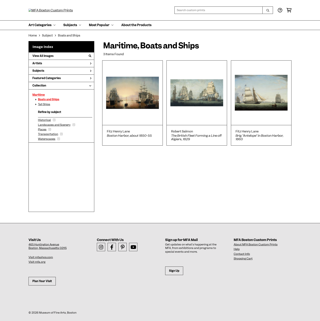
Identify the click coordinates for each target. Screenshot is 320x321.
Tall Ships (44, 104)
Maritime (38, 95)
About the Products (136, 25)
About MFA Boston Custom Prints (256, 244)
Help (237, 249)
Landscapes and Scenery (54, 125)
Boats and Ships (48, 99)
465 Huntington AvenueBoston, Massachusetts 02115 (48, 246)
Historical (44, 120)
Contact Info (242, 254)
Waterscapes (46, 139)
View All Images (43, 56)
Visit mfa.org (37, 262)
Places (42, 129)
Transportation (48, 134)
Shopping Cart (243, 258)
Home (33, 35)
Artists (37, 63)
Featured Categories (46, 78)
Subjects (38, 71)
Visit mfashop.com (41, 257)
